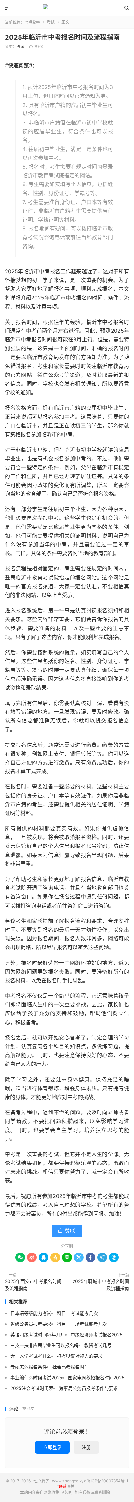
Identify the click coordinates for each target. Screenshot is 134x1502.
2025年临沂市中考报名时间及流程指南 (62, 37)
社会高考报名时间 (70, 1366)
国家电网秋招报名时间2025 (96, 1377)
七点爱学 (67, 8)
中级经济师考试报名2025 (97, 1334)
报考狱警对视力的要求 (79, 1356)
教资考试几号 (98, 1345)
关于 (74, 1486)
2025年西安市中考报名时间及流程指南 (33, 1285)
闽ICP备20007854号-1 (107, 1480)
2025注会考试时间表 (31, 1388)
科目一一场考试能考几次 (82, 1324)
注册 (86, 1447)
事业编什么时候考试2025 (36, 1377)
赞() (36, 46)
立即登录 (52, 1447)
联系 (63, 1486)
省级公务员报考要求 (30, 1324)
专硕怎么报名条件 (28, 1366)
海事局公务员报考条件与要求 (88, 1388)
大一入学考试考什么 (30, 1356)
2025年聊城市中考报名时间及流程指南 (101, 1285)
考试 (51, 22)
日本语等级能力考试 (30, 1313)
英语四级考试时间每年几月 (37, 1334)
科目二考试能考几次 (77, 1313)
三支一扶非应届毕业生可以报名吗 (44, 1345)
